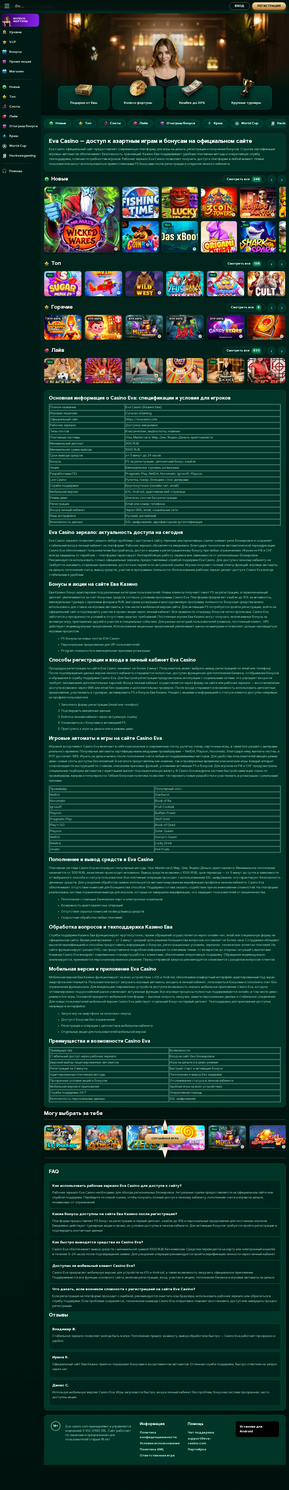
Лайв (143, 123)
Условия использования (159, 1443)
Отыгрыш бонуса (181, 123)
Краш (218, 123)
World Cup (249, 123)
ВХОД (239, 6)
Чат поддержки (201, 1432)
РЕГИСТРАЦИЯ (269, 6)
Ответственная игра (157, 1455)
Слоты (115, 123)
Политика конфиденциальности (158, 1435)
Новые (60, 123)
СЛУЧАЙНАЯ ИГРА (165, 1138)
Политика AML (152, 1449)
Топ (88, 123)
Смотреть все (243, 179)
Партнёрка (197, 1449)
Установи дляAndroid (251, 1429)
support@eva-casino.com (199, 1441)
